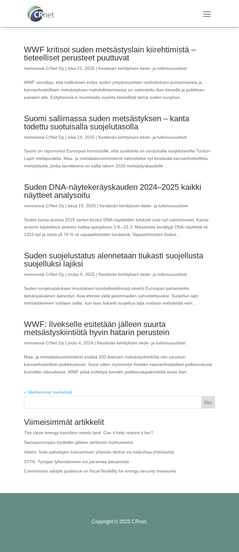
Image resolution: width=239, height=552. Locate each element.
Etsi (208, 402)
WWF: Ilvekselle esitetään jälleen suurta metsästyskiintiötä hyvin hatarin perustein (96, 328)
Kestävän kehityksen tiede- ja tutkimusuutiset (142, 68)
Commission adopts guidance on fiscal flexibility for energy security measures (100, 470)
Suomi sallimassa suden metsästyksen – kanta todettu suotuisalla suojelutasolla (106, 122)
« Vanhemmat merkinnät (48, 392)
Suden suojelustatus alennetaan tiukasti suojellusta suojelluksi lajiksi (113, 259)
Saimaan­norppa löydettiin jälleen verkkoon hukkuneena (78, 442)
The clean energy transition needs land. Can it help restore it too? (88, 432)
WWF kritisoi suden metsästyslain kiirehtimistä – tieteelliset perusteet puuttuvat (109, 53)
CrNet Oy (55, 68)
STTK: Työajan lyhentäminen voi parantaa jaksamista (76, 461)
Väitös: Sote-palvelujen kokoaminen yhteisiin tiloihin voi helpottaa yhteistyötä (99, 451)
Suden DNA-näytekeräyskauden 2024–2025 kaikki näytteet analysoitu (112, 191)
